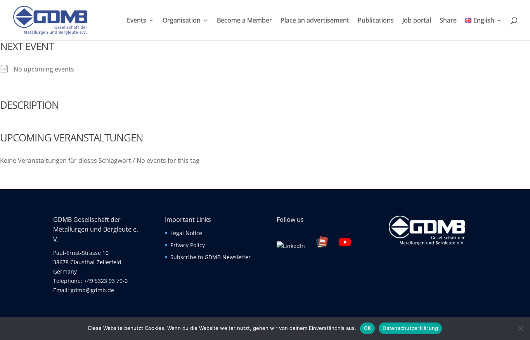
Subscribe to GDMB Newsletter (210, 257)
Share (448, 20)
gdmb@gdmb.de (92, 290)
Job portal (416, 20)
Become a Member (244, 20)
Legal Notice (186, 233)
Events (136, 20)
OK (367, 328)
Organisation (182, 20)
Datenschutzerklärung (410, 328)
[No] (520, 328)
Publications (376, 20)
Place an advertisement (315, 20)
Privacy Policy (187, 245)
